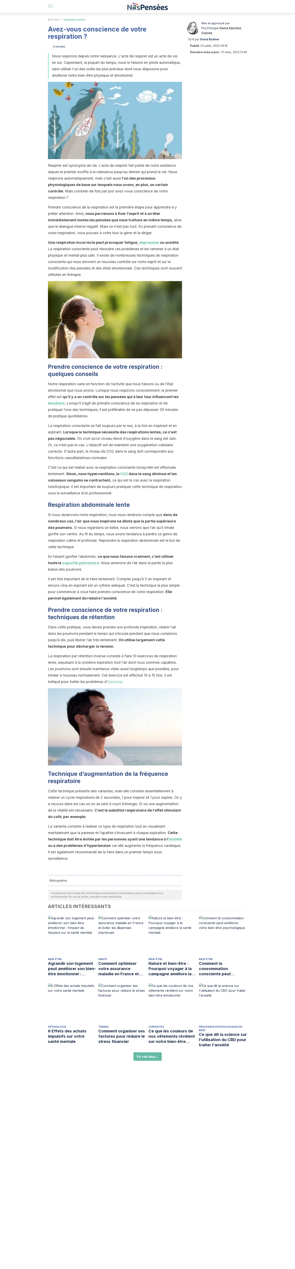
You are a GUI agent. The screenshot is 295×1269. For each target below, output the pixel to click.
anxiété (175, 839)
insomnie (115, 682)
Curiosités (156, 1026)
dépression (149, 242)
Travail (103, 1026)
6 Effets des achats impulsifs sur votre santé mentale (67, 1036)
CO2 (124, 474)
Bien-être (54, 19)
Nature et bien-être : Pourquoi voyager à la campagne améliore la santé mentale (170, 968)
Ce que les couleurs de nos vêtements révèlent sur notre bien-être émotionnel (172, 1036)
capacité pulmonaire (80, 563)
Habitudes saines (74, 19)
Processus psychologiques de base (220, 1028)
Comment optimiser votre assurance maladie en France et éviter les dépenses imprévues (118, 968)
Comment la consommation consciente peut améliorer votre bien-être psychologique (219, 968)
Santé (102, 959)
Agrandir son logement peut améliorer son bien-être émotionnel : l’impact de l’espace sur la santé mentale (72, 968)
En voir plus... (147, 1057)
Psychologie (57, 1026)
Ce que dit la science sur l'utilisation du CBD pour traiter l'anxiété (223, 1039)
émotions (56, 403)
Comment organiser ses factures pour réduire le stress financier (121, 1036)
